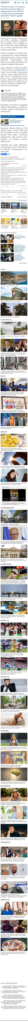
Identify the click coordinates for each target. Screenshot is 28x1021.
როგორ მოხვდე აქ (23, 200)
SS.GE (2, 200)
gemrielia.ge (5, 899)
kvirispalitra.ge (6, 564)
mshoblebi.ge (5, 842)
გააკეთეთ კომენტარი (6, 197)
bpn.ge (3, 376)
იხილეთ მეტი (22, 263)
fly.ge (3, 269)
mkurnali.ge (5, 677)
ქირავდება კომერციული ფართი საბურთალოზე (4, 211)
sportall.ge (5, 620)
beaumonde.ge (5, 786)
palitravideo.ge (6, 319)
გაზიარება (5, 154)
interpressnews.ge (7, 508)
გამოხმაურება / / (22, 194)
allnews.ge (5, 730)
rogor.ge (4, 432)
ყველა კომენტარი (22, 197)
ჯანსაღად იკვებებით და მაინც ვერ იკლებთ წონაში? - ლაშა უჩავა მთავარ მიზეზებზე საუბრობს (15, 227)
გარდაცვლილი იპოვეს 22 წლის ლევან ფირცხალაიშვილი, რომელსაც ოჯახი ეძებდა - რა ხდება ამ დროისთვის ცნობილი (15, 991)
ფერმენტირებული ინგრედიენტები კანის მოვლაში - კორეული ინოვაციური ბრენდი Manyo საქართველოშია (5, 227)
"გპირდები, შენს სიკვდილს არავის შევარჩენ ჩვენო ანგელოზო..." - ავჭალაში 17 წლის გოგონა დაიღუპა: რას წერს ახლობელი (14, 987)
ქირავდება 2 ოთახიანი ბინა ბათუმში (14, 211)
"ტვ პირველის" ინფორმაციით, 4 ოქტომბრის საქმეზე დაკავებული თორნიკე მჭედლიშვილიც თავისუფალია (19, 257)
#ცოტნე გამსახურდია (13, 157)
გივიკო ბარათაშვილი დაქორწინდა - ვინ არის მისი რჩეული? (20, 237)
